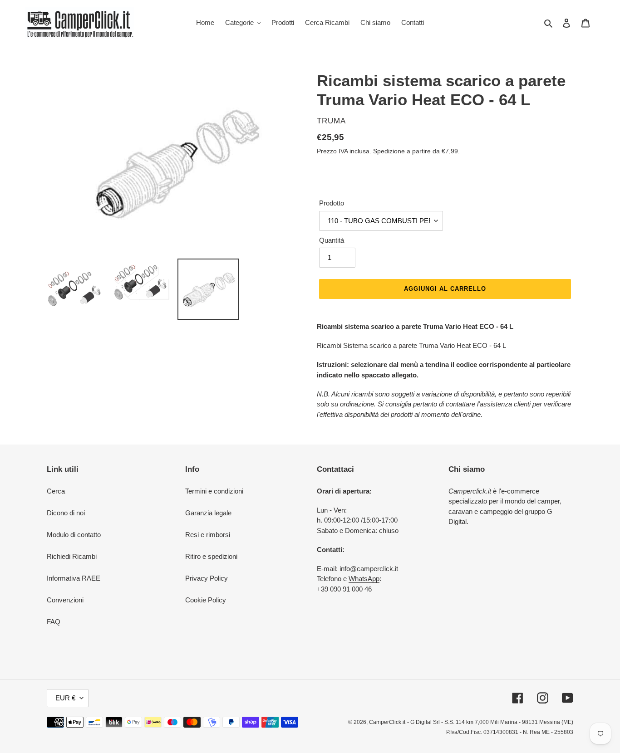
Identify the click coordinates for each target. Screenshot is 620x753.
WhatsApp (364, 578)
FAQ (53, 622)
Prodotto (331, 203)
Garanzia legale (208, 513)
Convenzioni (65, 600)
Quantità (331, 240)
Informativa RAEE (73, 578)
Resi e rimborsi (207, 534)
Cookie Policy (205, 600)
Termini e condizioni (214, 491)
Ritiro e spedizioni (211, 556)
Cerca (56, 491)
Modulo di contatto (74, 534)
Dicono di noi (66, 513)
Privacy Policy (206, 578)
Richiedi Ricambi (72, 556)
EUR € (65, 698)
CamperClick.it (387, 722)
